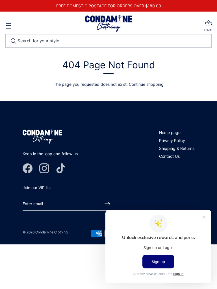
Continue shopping (146, 84)
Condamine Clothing (51, 232)
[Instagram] (44, 167)
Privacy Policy (172, 140)
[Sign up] (107, 204)
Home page (170, 132)
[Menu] (8, 28)
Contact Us (169, 156)
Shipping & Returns (176, 148)
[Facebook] (27, 167)
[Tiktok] (61, 167)
